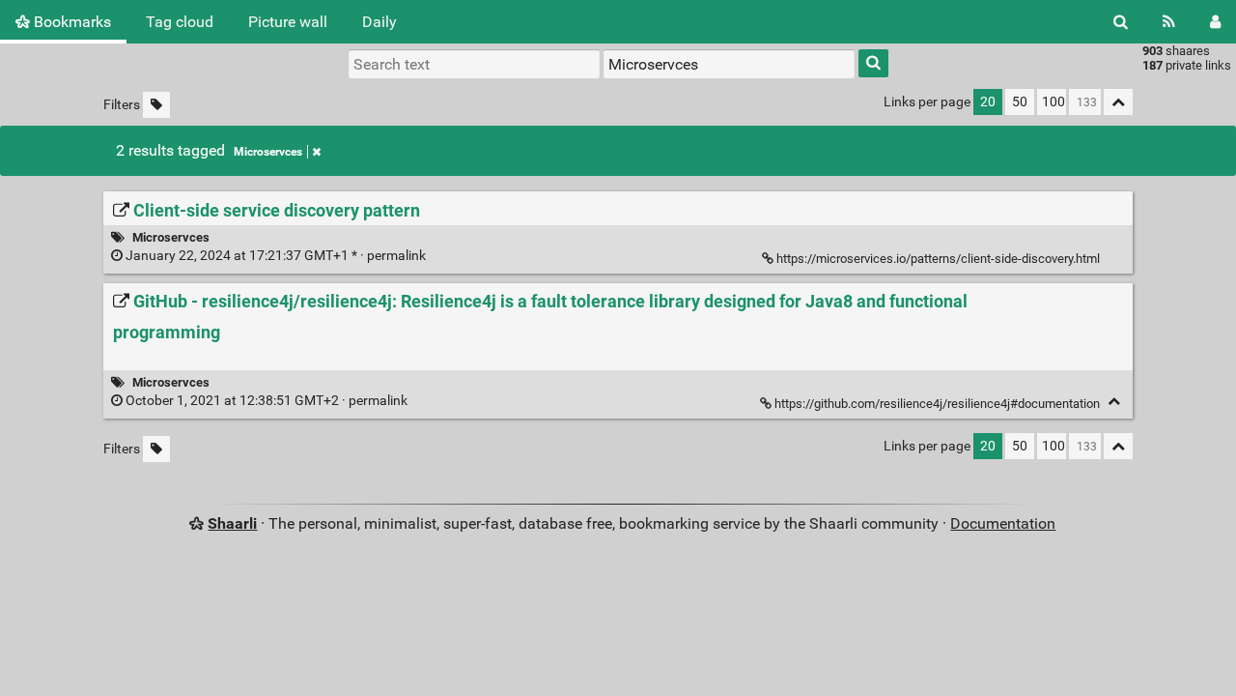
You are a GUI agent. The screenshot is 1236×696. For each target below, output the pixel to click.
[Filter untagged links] (156, 105)
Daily (379, 22)
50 (1019, 102)
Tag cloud (179, 22)
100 (1053, 102)
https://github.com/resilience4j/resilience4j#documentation (937, 403)
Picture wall (287, 22)
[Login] (1215, 22)
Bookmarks (70, 22)
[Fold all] (1118, 102)
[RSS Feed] (1169, 22)
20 (988, 102)
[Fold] (1114, 401)
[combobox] (729, 63)
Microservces (268, 152)
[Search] (1120, 22)
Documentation (1002, 523)
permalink (276, 255)
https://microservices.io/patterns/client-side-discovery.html (938, 258)
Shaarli (232, 523)
